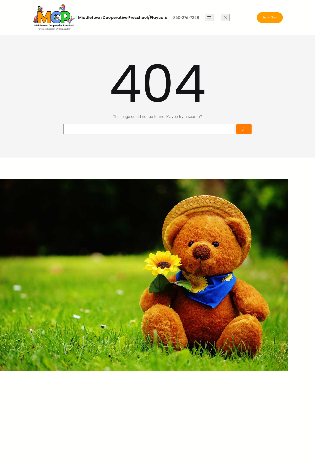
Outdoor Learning (120, 389)
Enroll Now (269, 17)
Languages (115, 405)
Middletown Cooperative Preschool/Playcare (122, 17)
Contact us (179, 413)
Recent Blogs (181, 405)
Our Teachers (181, 397)
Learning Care (117, 397)
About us (178, 389)
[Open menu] (209, 17)
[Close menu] (225, 17)
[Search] (244, 129)
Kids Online (115, 413)
